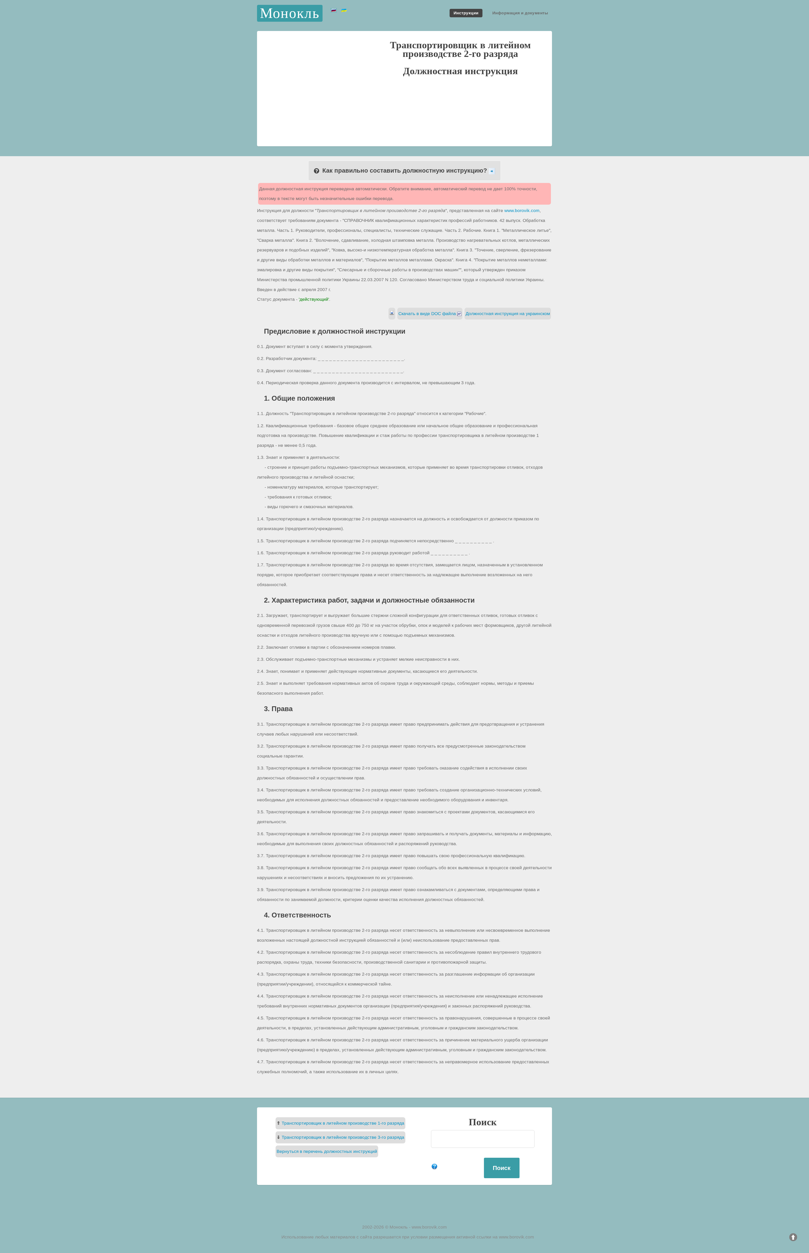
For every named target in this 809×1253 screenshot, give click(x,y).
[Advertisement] (404, 110)
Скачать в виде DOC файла (427, 313)
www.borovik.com (522, 210)
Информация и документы (520, 13)
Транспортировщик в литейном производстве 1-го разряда (343, 1123)
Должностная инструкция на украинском (508, 313)
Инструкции (466, 13)
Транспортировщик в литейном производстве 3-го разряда (343, 1137)
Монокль (290, 13)
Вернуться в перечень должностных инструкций (327, 1151)
